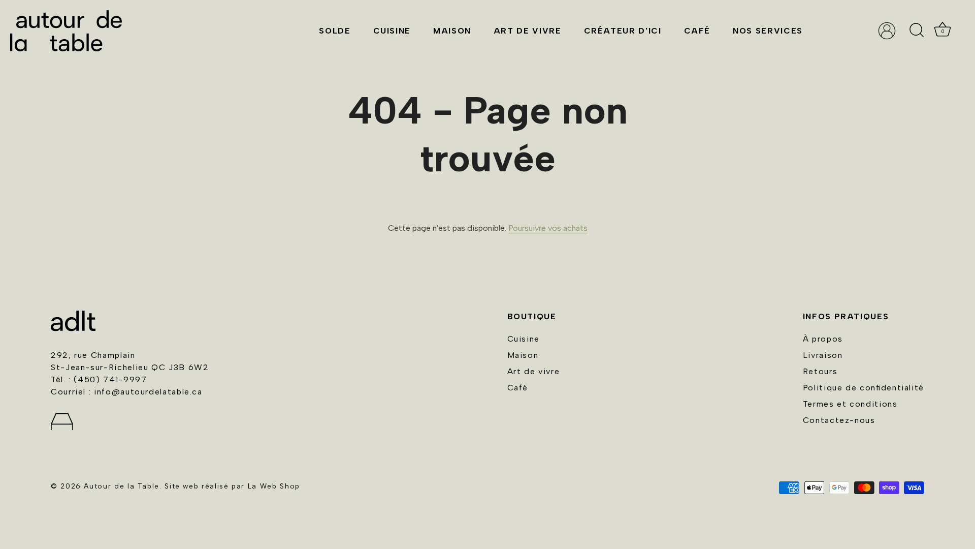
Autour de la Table (121, 486)
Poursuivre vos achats (548, 228)
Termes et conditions (850, 404)
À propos (823, 339)
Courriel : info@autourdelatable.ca (127, 391)
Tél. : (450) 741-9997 (99, 379)
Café (697, 31)
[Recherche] (916, 30)
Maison (452, 31)
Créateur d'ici (623, 31)
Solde (334, 31)
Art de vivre (528, 31)
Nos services (768, 31)
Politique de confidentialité (863, 387)
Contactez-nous (839, 420)
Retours (820, 371)
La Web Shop (274, 486)
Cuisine (392, 31)
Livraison (823, 355)
